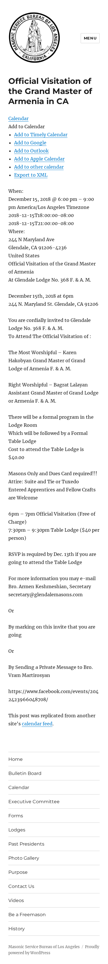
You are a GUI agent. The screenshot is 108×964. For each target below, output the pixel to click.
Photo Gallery (23, 858)
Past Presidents (26, 844)
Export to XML (31, 175)
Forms (15, 815)
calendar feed (37, 724)
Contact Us (21, 886)
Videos (16, 900)
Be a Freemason (27, 914)
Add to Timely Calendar (40, 134)
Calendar (18, 787)
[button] (26, 126)
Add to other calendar (39, 167)
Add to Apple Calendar (39, 159)
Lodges (16, 830)
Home (15, 759)
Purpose (18, 872)
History (16, 928)
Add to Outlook (31, 151)
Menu (90, 38)
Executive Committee (34, 801)
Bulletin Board (24, 773)
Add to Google (30, 143)
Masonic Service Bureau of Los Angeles (44, 946)
